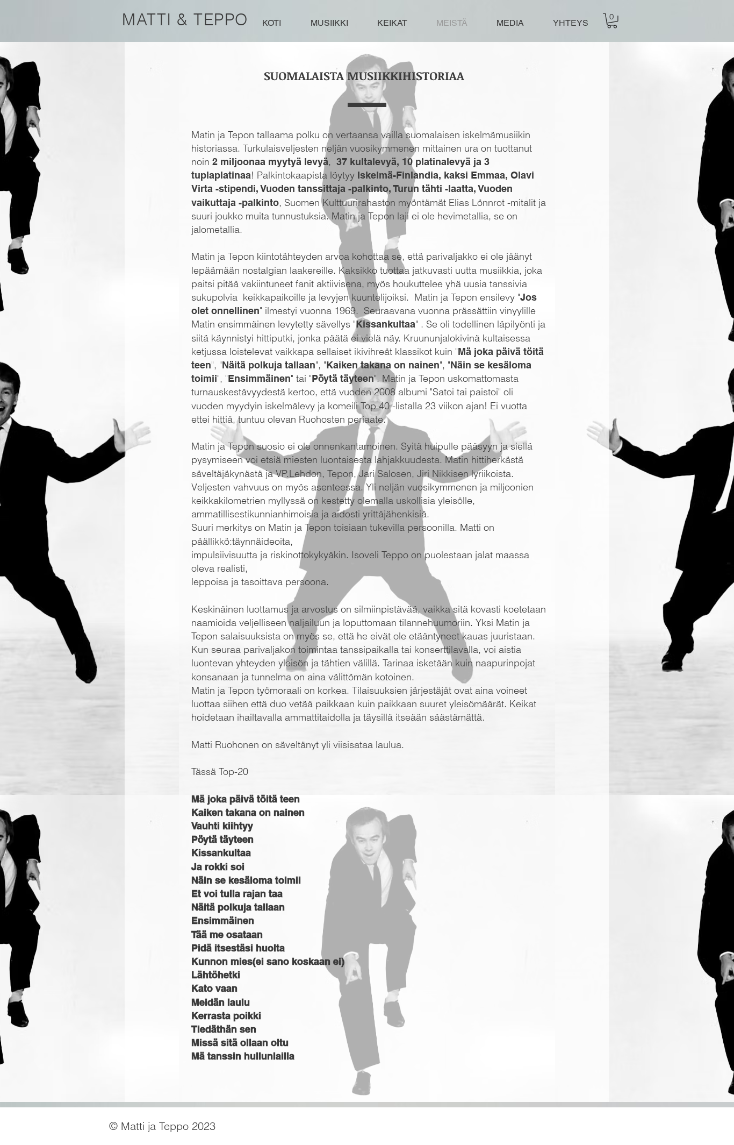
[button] (612, 21)
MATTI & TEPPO (185, 20)
